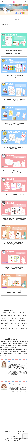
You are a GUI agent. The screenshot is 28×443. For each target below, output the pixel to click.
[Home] (4, 20)
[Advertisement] (14, 411)
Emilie (9, 383)
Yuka (9, 361)
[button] (25, 291)
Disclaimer (7, 434)
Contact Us (14, 436)
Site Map (20, 434)
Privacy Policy (20, 431)
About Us (7, 431)
